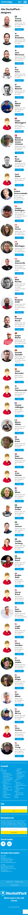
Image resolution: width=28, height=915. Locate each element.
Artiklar (16, 795)
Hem (2, 6)
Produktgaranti (6, 797)
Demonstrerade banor (21, 785)
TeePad (5, 795)
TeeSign (5, 793)
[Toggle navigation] (25, 2)
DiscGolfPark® (6, 773)
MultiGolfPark (6, 776)
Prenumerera (14, 832)
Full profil (19, 29)
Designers (6, 6)
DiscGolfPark (4, 770)
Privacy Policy (15, 885)
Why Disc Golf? (19, 793)
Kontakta (16, 797)
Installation (19, 769)
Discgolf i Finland (20, 794)
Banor (15, 781)
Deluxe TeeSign (7, 794)
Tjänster (18, 770)
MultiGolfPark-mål (7, 787)
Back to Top (9, 881)
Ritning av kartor (21, 775)
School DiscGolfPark (8, 778)
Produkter (4, 782)
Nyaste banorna (19, 784)
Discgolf (16, 791)
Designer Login (19, 881)
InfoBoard (5, 788)
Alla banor (18, 782)
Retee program (6, 781)
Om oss (17, 779)
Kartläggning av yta (21, 772)
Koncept (4, 772)
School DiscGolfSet (7, 779)
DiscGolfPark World (7, 775)
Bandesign (19, 773)
